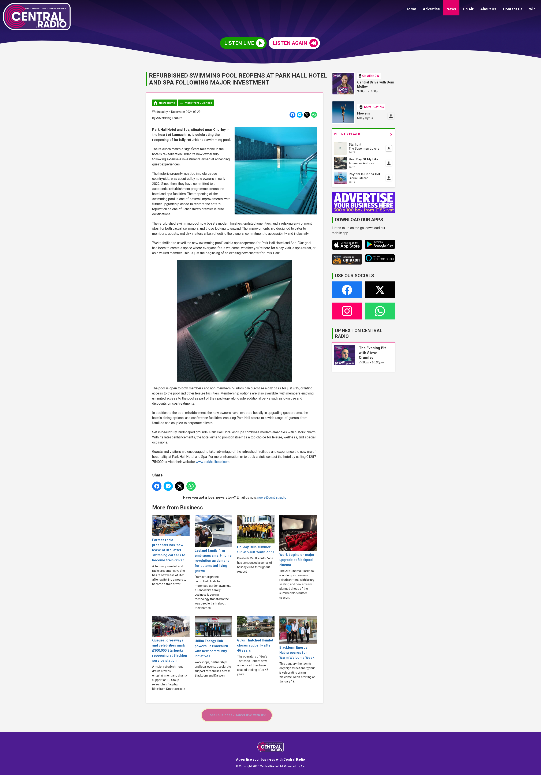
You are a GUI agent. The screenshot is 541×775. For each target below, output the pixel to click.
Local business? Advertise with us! (237, 715)
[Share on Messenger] (300, 115)
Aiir (303, 766)
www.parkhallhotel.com (213, 462)
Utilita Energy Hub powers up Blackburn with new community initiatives (211, 648)
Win (532, 9)
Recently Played (347, 134)
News (451, 9)
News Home (167, 102)
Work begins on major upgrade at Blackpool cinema (296, 560)
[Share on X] (307, 115)
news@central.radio (271, 497)
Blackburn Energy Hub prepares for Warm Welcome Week (296, 652)
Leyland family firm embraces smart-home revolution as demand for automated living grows (213, 561)
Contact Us (512, 9)
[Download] (391, 116)
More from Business (198, 102)
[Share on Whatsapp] (314, 115)
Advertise (431, 9)
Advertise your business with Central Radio (270, 759)
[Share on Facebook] (292, 115)
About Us (488, 9)
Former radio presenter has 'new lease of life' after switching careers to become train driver (168, 550)
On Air (468, 9)
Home (411, 9)
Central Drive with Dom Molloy (375, 84)
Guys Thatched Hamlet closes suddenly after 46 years (255, 645)
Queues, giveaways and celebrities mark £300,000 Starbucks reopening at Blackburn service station (170, 650)
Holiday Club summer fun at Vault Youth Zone (256, 549)
